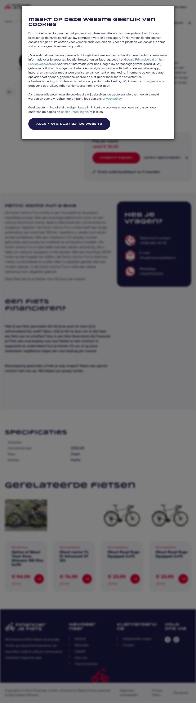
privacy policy (112, 98)
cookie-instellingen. (75, 112)
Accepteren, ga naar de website (69, 124)
